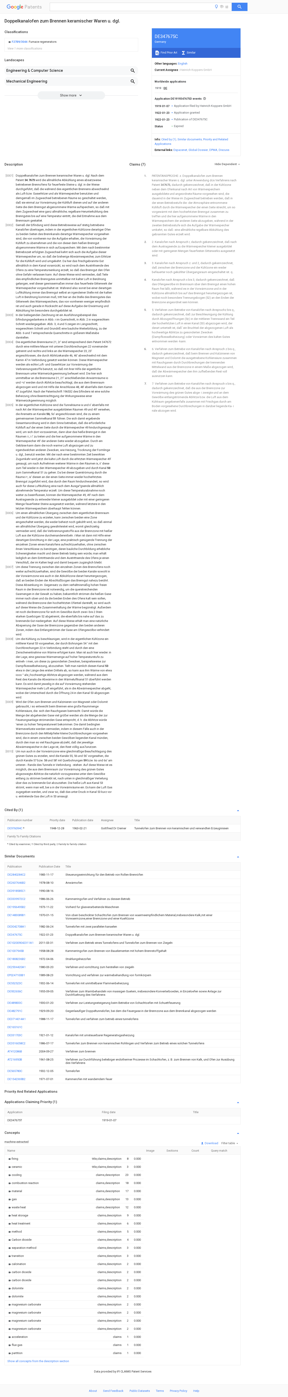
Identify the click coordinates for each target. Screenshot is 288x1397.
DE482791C (14, 1011)
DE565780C (14, 1071)
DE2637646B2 (16, 882)
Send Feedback (113, 1391)
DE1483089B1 (16, 915)
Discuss (224, 150)
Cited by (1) (168, 139)
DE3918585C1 (16, 890)
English (182, 63)
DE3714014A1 (16, 1019)
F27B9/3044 (20, 41)
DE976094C (15, 828)
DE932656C (14, 991)
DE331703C (14, 1035)
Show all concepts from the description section (38, 1361)
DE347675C (14, 934)
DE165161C (14, 1027)
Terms (160, 1391)
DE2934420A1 (16, 967)
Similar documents (190, 139)
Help (196, 1391)
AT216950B (14, 1059)
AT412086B (14, 1051)
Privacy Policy (178, 1391)
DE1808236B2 (16, 959)
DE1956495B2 (16, 907)
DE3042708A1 (16, 926)
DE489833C (14, 1003)
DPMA (213, 150)
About (93, 1391)
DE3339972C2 (16, 899)
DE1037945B (15, 951)
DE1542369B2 (16, 1079)
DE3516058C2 (16, 1043)
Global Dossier (198, 150)
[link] (31, 42)
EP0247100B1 (16, 975)
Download (211, 1143)
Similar (191, 52)
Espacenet (180, 150)
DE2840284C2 (16, 874)
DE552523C (14, 983)
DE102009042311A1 (20, 942)
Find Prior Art (168, 52)
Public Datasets (140, 1391)
